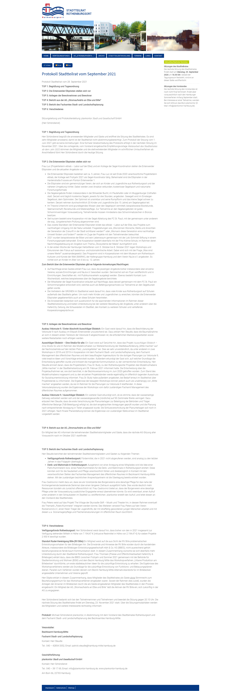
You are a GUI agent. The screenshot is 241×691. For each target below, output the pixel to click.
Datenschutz (61, 688)
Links (147, 56)
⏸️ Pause (58, 65)
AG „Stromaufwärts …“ (83, 56)
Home (46, 56)
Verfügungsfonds (61, 56)
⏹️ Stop (68, 65)
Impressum (49, 688)
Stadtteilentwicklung (119, 56)
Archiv (101, 56)
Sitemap (71, 688)
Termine (138, 56)
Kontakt (158, 56)
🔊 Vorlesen (47, 65)
